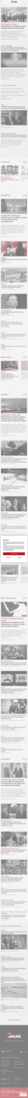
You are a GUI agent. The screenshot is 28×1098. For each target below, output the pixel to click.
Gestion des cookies (10, 549)
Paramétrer (8, 557)
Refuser (19, 557)
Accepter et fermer (14, 553)
